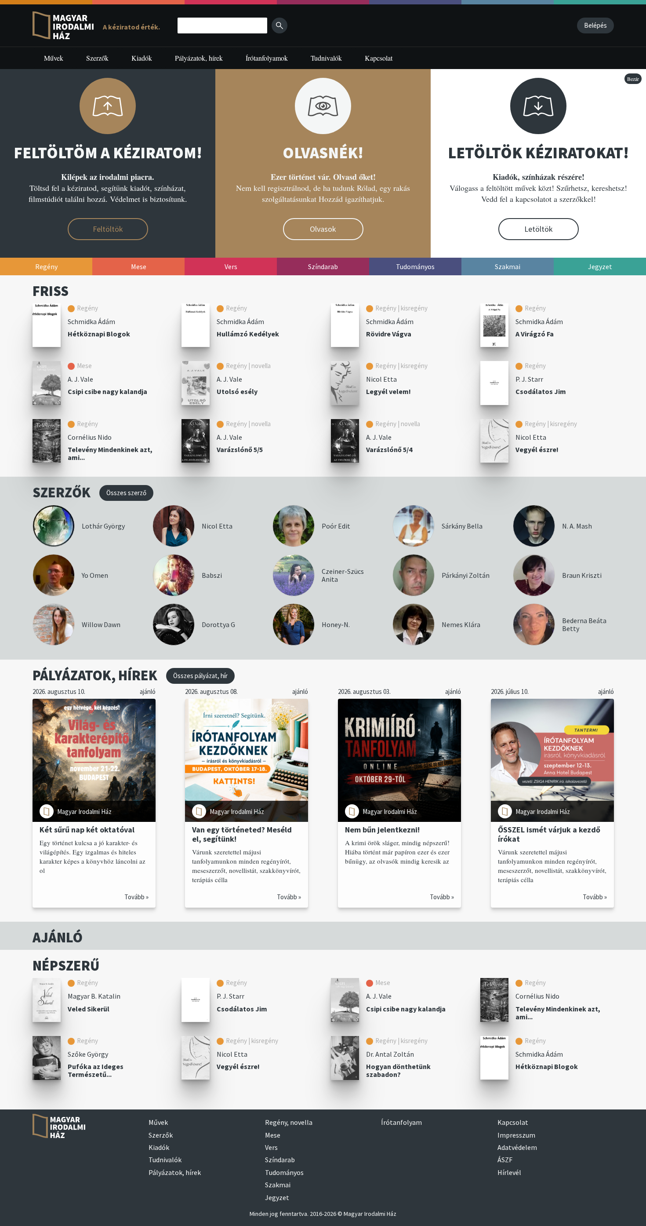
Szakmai (277, 1184)
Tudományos (284, 1172)
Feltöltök (108, 229)
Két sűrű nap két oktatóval (87, 830)
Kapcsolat (378, 57)
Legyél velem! (388, 391)
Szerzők (97, 57)
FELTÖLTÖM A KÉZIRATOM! (108, 153)
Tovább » (136, 897)
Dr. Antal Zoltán (390, 1054)
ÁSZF (504, 1159)
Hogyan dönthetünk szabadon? (398, 1070)
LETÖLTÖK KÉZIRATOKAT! (538, 153)
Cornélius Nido (90, 437)
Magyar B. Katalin (94, 996)
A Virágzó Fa (534, 334)
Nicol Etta (381, 379)
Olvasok (323, 229)
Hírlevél (509, 1172)
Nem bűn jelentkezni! (382, 830)
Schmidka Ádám (91, 321)
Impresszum (516, 1135)
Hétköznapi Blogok (99, 334)
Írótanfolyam (401, 1122)
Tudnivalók (326, 57)
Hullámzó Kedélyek (248, 334)
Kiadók (141, 57)
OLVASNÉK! (323, 153)
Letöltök (538, 229)
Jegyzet (277, 1197)
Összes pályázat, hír (200, 675)
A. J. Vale (80, 379)
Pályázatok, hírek (199, 57)
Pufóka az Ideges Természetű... (95, 1070)
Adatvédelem (517, 1147)
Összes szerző (126, 493)
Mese (272, 1135)
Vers (271, 1147)
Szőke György (88, 1054)
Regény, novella (288, 1122)
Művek (53, 57)
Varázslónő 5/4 (389, 449)
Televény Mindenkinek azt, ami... (110, 453)
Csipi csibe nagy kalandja (107, 391)
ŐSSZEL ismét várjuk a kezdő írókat (549, 834)
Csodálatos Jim (540, 391)
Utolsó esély (237, 391)
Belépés (595, 25)
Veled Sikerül (88, 1009)
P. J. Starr (529, 379)
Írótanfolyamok (267, 57)
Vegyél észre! (537, 449)
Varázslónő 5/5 (240, 449)
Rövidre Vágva (388, 334)
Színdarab (280, 1159)
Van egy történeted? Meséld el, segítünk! (242, 834)
